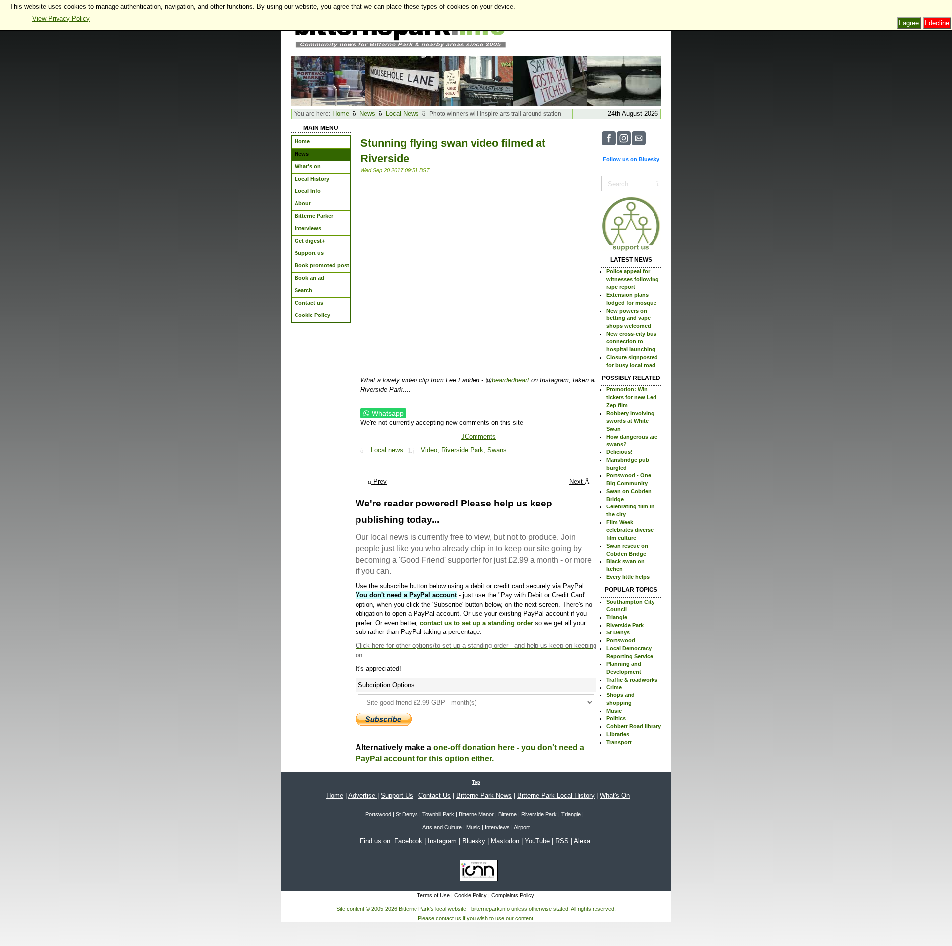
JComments (478, 436)
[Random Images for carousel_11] (476, 80)
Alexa (583, 841)
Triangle (616, 617)
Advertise (362, 795)
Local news (387, 450)
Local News (402, 113)
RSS (563, 841)
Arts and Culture (442, 827)
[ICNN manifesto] (476, 872)
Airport (522, 827)
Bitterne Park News (484, 795)
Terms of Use (433, 895)
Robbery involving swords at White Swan (630, 421)
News (367, 113)
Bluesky (473, 841)
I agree (909, 23)
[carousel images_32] (550, 80)
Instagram (442, 841)
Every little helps (628, 577)
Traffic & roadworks (631, 680)
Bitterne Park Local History (556, 795)
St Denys (618, 632)
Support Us (397, 795)
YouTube (537, 841)
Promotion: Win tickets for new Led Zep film (631, 397)
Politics (616, 718)
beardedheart (510, 380)
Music (614, 711)
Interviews (497, 827)
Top (476, 782)
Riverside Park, (464, 450)
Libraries (617, 734)
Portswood (620, 640)
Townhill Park (438, 814)
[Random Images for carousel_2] (328, 80)
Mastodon (505, 841)
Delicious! (619, 452)
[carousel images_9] (624, 80)
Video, (431, 450)
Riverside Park (625, 625)
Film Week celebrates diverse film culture (630, 530)
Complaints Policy (512, 895)
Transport (619, 742)
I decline (937, 23)
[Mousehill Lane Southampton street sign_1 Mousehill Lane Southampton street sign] (402, 80)
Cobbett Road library (633, 726)
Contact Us (434, 795)
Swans (497, 450)
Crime (614, 687)
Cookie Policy (470, 895)
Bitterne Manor (476, 814)
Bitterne (507, 814)
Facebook (408, 841)
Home (340, 113)
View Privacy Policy (61, 18)
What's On (615, 795)
